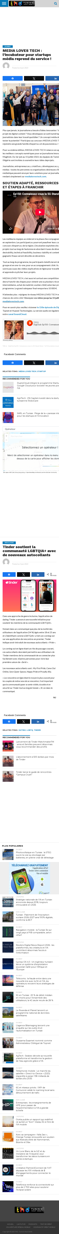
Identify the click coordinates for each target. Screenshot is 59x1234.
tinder (37, 730)
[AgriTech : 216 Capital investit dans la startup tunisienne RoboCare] (8, 402)
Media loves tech (27, 371)
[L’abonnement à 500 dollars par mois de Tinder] (8, 761)
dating (22, 730)
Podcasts (33, 1224)
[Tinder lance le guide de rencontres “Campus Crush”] (8, 776)
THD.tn (5, 346)
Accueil (10, 1224)
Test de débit (46, 1224)
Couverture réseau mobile (18, 1227)
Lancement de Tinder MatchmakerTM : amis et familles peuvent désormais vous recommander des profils (35, 744)
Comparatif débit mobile (44, 1227)
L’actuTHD (21, 1224)
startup (41, 371)
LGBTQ (30, 730)
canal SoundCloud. (17, 314)
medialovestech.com (35, 176)
